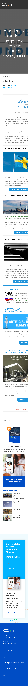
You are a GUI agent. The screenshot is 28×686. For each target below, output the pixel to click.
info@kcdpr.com (8, 646)
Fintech (13, 85)
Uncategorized (8, 87)
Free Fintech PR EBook (14, 446)
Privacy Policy (6, 637)
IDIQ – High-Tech (18, 509)
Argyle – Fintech (18, 502)
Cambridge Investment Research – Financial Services (18, 496)
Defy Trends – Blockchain (17, 517)
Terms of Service (14, 637)
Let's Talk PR (11, 612)
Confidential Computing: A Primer (11, 668)
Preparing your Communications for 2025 (13, 657)
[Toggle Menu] (25, 5)
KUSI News (18, 298)
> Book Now (14, 484)
